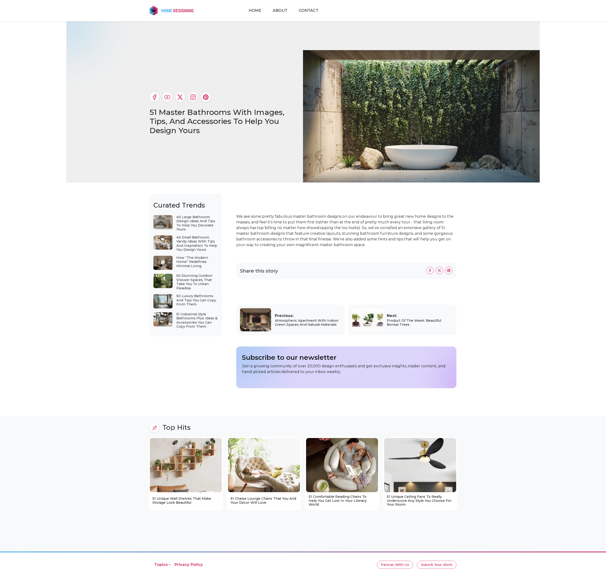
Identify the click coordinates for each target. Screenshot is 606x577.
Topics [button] (161, 564)
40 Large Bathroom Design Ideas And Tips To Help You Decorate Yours (195, 223)
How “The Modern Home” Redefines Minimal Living (192, 262)
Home (255, 10)
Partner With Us (395, 565)
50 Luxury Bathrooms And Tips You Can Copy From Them (196, 300)
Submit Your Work (436, 565)
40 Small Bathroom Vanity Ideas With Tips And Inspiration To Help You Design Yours (196, 243)
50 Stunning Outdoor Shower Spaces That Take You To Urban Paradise (194, 281)
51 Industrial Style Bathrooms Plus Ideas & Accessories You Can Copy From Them (197, 320)
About (280, 10)
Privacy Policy (188, 564)
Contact (308, 10)
